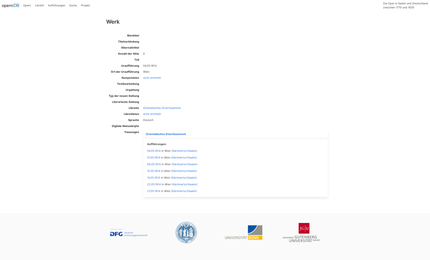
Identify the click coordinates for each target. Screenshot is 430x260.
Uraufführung (130, 65)
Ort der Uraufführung (125, 71)
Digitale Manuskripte (125, 126)
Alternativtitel (130, 47)
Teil (136, 59)
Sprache (133, 120)
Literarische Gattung (125, 102)
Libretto (134, 108)
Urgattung (132, 89)
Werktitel (133, 35)
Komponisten (130, 77)
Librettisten (131, 114)
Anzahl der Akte (128, 53)
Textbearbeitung (128, 83)
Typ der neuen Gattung (124, 95)
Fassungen (132, 132)
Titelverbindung (128, 41)
